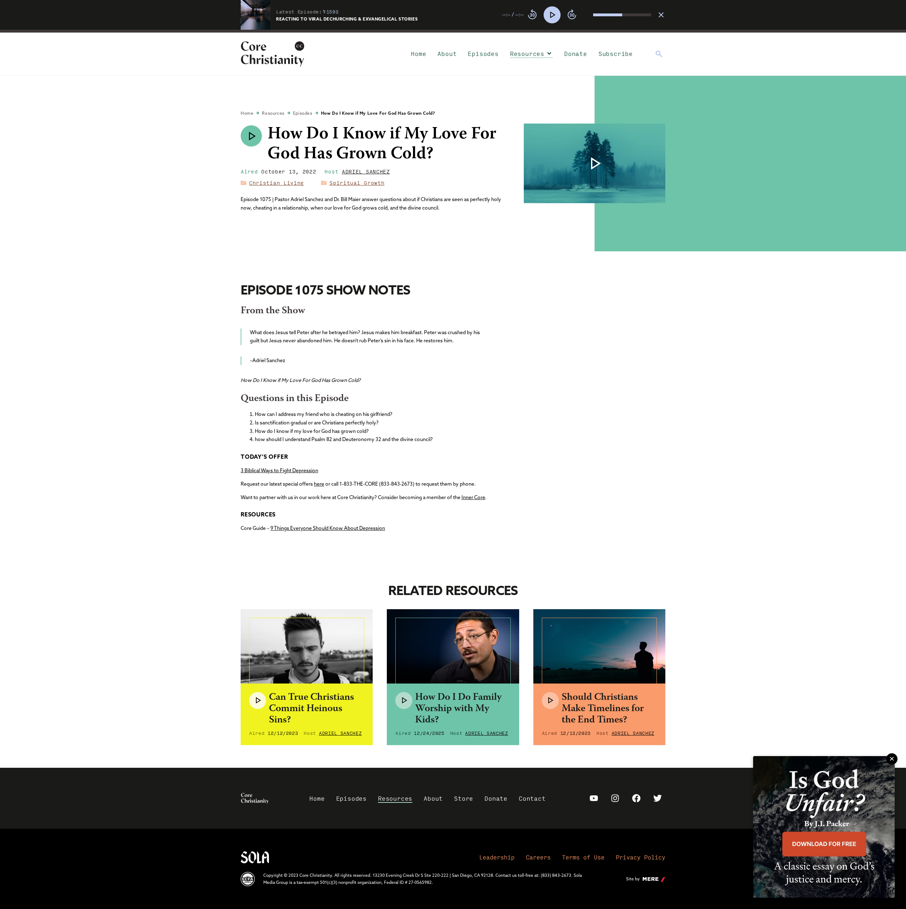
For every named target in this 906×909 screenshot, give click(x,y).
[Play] (552, 14)
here (319, 484)
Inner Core (473, 497)
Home (418, 53)
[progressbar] (453, 31)
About (447, 53)
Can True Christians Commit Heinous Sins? (311, 709)
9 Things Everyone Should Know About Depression (327, 528)
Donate (575, 53)
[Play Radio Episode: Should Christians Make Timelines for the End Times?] (550, 700)
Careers (538, 857)
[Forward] (571, 14)
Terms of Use (583, 857)
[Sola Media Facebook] (636, 798)
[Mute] (587, 14)
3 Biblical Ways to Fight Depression (279, 470)
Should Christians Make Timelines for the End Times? (603, 709)
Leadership (497, 857)
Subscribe (615, 53)
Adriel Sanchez (366, 171)
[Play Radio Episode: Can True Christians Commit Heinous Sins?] (257, 700)
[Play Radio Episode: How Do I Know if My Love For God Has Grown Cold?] (251, 136)
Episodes (483, 53)
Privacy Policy (640, 857)
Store (463, 798)
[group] (576, 14)
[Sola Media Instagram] (615, 798)
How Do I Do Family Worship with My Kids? (458, 709)
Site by (633, 878)
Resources (527, 53)
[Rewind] (532, 14)
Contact (532, 798)
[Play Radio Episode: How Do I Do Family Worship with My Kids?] (403, 700)
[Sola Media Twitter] (657, 798)
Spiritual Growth (356, 182)
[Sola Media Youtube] (594, 798)
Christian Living (276, 182)
